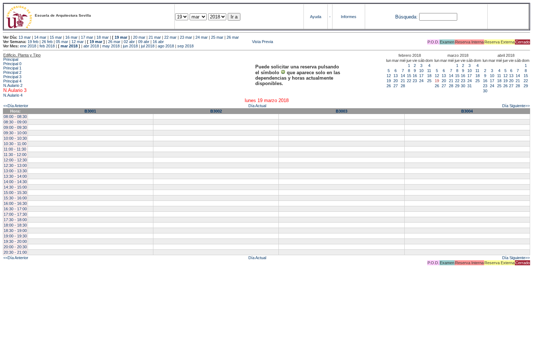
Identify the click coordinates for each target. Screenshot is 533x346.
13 (395, 75)
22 (409, 81)
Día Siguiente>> (516, 106)
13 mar (24, 37)
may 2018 (111, 46)
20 (395, 81)
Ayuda (315, 16)
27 (395, 86)
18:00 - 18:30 (15, 225)
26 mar (233, 37)
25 (429, 81)
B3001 (90, 111)
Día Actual (257, 106)
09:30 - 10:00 (15, 133)
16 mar (71, 37)
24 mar (201, 37)
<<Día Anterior (15, 106)
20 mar (139, 37)
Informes (348, 16)
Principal (10, 59)
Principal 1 (12, 68)
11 (429, 70)
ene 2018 (28, 46)
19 (389, 81)
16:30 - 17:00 (15, 209)
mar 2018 (69, 46)
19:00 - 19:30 (15, 236)
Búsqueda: (406, 17)
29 (457, 86)
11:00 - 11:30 (15, 149)
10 (421, 70)
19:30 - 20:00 (15, 241)
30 (463, 86)
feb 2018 (47, 46)
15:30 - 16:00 (15, 198)
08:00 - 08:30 (15, 116)
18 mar (102, 37)
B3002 (216, 111)
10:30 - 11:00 (15, 144)
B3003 (341, 111)
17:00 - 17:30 (15, 214)
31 (469, 86)
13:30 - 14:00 (15, 176)
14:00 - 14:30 (15, 182)
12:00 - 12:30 (15, 160)
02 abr (129, 41)
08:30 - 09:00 (15, 122)
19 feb (33, 41)
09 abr (143, 41)
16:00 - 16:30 (15, 203)
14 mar (40, 37)
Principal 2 (12, 72)
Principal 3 (12, 77)
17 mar (87, 37)
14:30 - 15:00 (15, 187)
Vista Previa (219, 41)
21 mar (155, 37)
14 (403, 75)
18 (429, 75)
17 (421, 75)
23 (415, 81)
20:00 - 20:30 (15, 247)
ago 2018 (166, 46)
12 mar (77, 41)
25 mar (217, 37)
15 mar (56, 37)
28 (403, 86)
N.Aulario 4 (12, 95)
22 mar (170, 37)
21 (403, 81)
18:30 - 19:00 (15, 230)
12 (389, 75)
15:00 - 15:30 (15, 192)
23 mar (186, 37)
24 (421, 81)
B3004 (467, 111)
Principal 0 (12, 64)
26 (389, 86)
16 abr (158, 41)
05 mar (62, 41)
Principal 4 (12, 81)
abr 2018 (91, 46)
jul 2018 (147, 46)
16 (415, 75)
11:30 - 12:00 (15, 154)
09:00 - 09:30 (15, 127)
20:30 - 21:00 (15, 252)
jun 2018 (130, 46)
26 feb (47, 41)
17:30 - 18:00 (15, 220)
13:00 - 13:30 (15, 171)
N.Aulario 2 (12, 85)
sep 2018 (185, 46)
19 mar (121, 37)
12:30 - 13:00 (15, 165)
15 (409, 75)
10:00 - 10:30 (15, 138)
